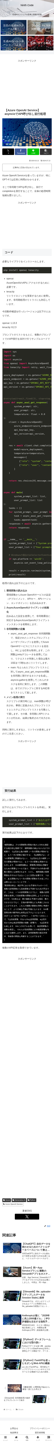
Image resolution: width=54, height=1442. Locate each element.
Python (32, 1200)
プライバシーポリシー (40, 1428)
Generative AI (20, 1200)
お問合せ (14, 1428)
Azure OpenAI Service (14, 1204)
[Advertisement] (27, 83)
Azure (7, 1200)
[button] (46, 151)
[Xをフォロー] (27, 1217)
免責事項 (14, 1432)
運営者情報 (40, 1432)
